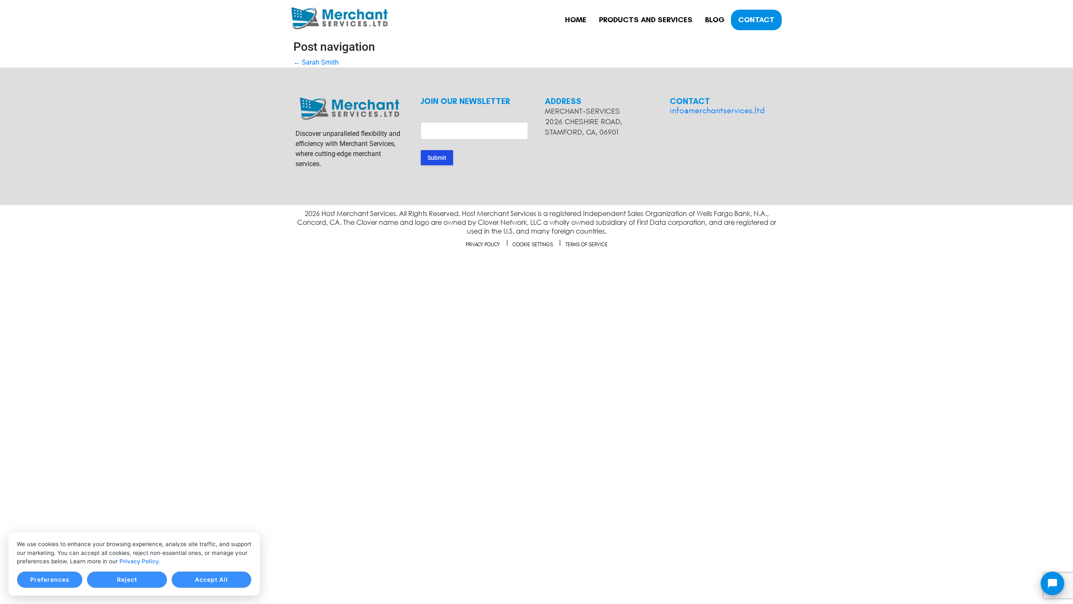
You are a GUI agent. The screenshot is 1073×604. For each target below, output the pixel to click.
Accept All (211, 579)
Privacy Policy (139, 561)
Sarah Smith (316, 62)
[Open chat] (1052, 583)
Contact (756, 19)
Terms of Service (586, 244)
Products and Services (645, 19)
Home (575, 19)
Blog (715, 19)
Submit (437, 157)
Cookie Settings (533, 244)
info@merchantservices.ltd (717, 110)
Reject (127, 579)
